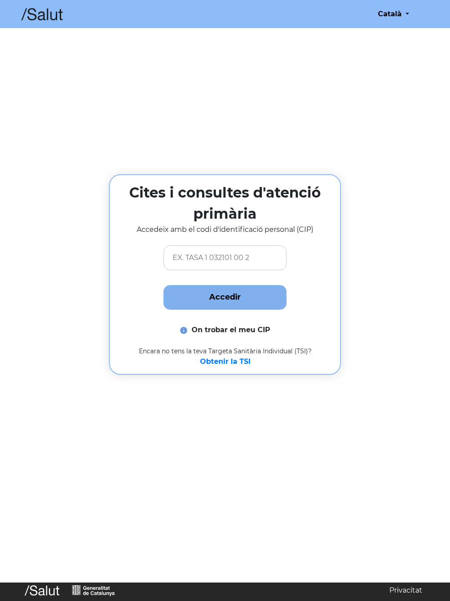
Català (391, 14)
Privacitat (405, 590)
